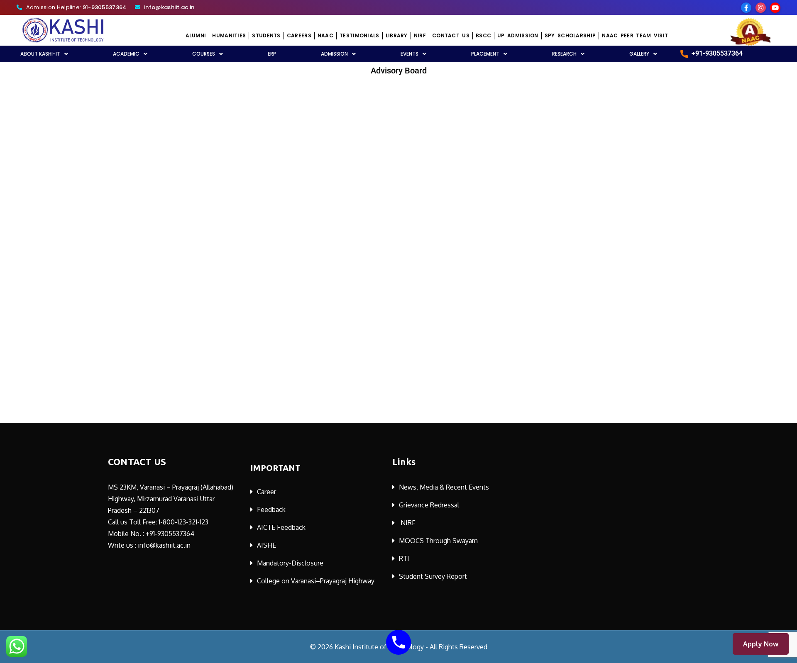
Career (266, 492)
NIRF (408, 523)
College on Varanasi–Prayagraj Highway (315, 581)
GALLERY (639, 53)
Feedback (271, 509)
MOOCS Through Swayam (438, 540)
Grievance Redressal (429, 505)
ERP (272, 53)
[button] (130, 54)
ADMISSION (334, 53)
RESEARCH (564, 53)
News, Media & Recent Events (444, 487)
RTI (404, 558)
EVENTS (409, 53)
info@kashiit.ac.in (169, 7)
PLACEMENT (485, 53)
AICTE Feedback (281, 527)
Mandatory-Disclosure (290, 563)
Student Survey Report (433, 576)
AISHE (266, 545)
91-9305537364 (105, 7)
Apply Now (760, 644)
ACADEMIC (126, 53)
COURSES (203, 53)
